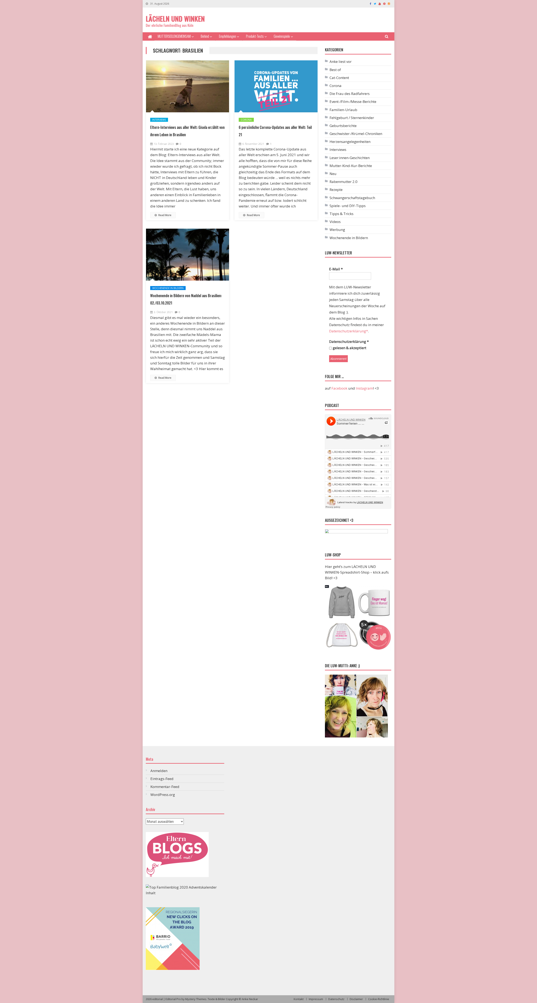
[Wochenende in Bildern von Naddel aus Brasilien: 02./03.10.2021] (187, 255)
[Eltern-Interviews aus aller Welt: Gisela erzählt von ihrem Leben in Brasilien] (187, 86)
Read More (164, 215)
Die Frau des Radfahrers (350, 93)
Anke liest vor (341, 61)
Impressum (316, 999)
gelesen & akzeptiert (349, 347)
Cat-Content (339, 77)
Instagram (364, 388)
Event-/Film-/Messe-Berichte (353, 101)
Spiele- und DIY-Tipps (348, 205)
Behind (205, 36)
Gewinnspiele (282, 36)
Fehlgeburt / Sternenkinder (352, 117)
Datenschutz (336, 999)
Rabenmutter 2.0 (343, 181)
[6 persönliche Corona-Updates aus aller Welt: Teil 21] (276, 86)
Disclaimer (356, 999)
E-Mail (336, 269)
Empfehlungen (227, 36)
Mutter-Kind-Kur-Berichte (351, 165)
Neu (333, 173)
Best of (335, 69)
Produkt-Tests (255, 36)
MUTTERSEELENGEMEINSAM (174, 36)
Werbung (337, 229)
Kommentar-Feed (164, 786)
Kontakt (299, 999)
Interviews (159, 120)
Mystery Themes (195, 999)
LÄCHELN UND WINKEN (175, 18)
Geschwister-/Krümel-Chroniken (356, 133)
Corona (246, 120)
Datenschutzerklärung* (348, 331)
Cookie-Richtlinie (378, 999)
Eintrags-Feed (161, 778)
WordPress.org (162, 794)
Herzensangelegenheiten (350, 141)
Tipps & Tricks (341, 213)
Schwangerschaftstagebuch (352, 197)
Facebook (339, 388)
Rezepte (336, 189)
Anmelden (158, 770)
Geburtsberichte (343, 125)
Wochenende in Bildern (168, 288)
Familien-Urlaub (343, 109)
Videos (335, 221)
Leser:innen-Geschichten (350, 157)
